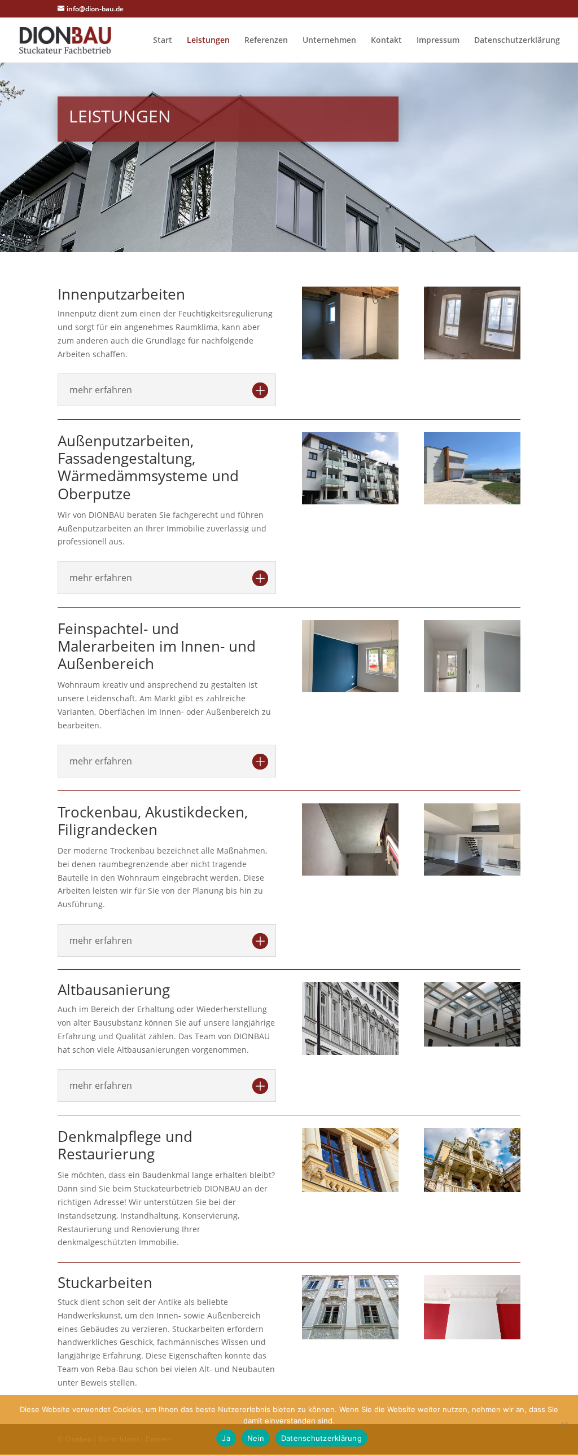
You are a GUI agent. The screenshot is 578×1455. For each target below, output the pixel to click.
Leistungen (208, 40)
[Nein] (564, 1425)
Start (162, 40)
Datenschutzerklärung (517, 40)
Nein (255, 1438)
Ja (226, 1438)
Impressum (438, 40)
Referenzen (266, 40)
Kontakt (386, 40)
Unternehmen (329, 40)
